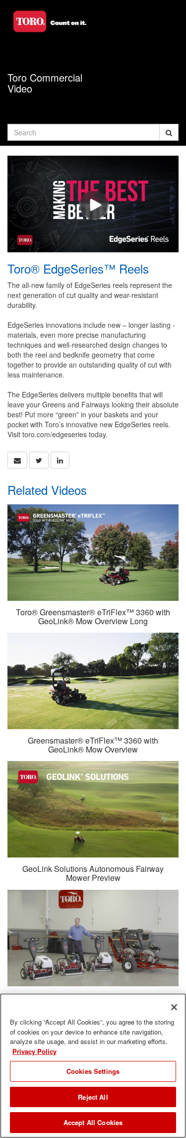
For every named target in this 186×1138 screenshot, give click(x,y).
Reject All (93, 1097)
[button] (17, 460)
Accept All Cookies (93, 1122)
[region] (93, 1065)
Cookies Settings (93, 1071)
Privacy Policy (34, 1051)
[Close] (174, 1007)
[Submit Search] (169, 132)
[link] (39, 460)
